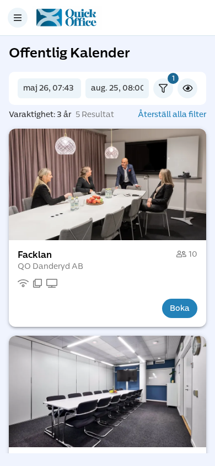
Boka (180, 308)
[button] (107, 184)
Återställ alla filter (172, 114)
